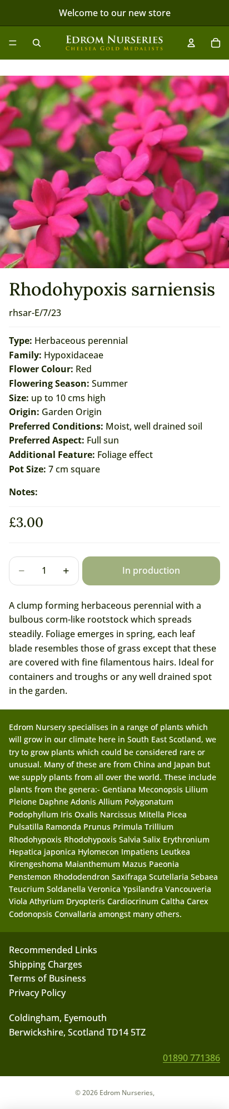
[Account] (191, 43)
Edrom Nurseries (126, 1092)
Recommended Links (53, 950)
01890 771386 (191, 1058)
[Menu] (13, 43)
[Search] (36, 43)
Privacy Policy (37, 993)
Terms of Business (47, 978)
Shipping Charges (45, 964)
